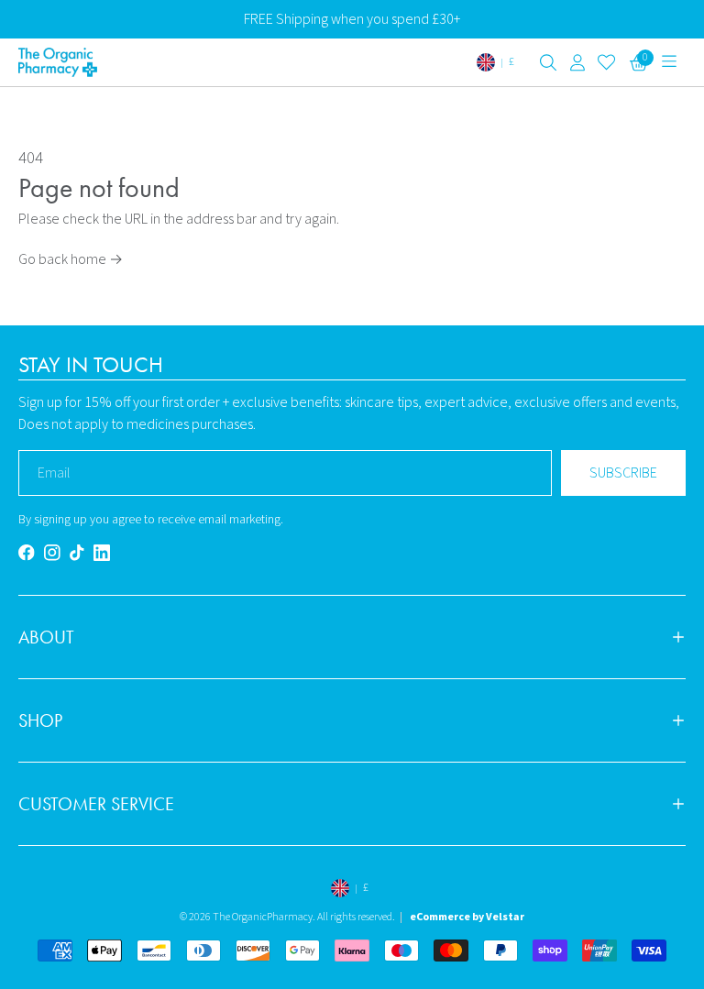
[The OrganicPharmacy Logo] (96, 62)
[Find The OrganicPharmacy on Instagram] (52, 552)
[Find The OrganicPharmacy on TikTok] (77, 552)
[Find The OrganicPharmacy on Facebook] (26, 552)
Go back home (70, 259)
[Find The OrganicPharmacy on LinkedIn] (102, 552)
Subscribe (623, 473)
